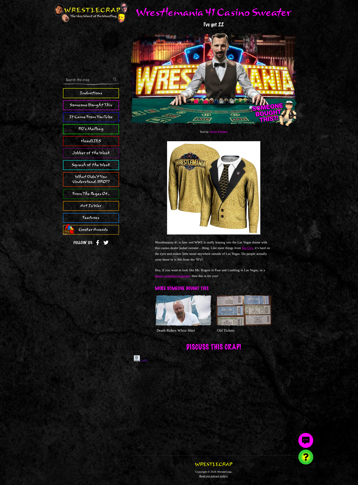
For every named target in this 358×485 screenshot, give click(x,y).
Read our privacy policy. (213, 476)
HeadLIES (91, 141)
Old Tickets (226, 330)
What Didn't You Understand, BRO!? (91, 179)
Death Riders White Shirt (176, 330)
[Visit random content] (305, 457)
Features (91, 217)
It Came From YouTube (91, 117)
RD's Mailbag (90, 129)
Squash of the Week (91, 165)
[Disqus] (213, 400)
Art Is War (91, 206)
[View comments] (305, 440)
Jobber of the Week (91, 153)
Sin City (247, 248)
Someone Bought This (91, 105)
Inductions (91, 93)
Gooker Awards (93, 230)
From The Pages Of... (91, 194)
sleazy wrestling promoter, (173, 276)
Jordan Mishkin (218, 131)
